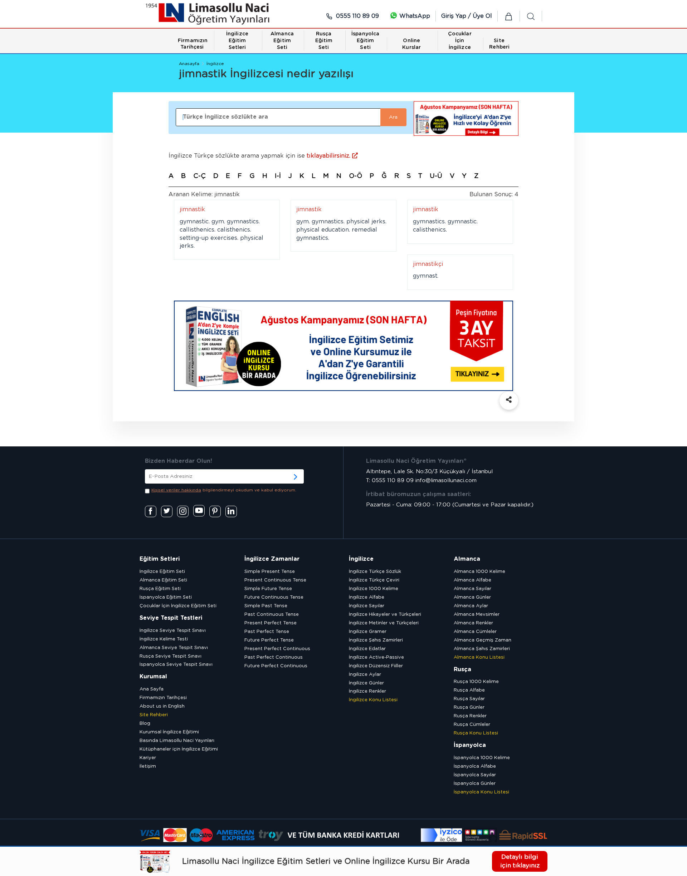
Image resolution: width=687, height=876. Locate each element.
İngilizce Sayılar (366, 606)
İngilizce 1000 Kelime (373, 589)
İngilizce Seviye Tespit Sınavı (173, 630)
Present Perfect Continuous (277, 649)
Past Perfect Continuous (273, 657)
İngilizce (215, 63)
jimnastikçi (428, 264)
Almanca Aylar (471, 606)
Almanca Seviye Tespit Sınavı (174, 647)
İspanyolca (470, 745)
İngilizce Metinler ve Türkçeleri (384, 623)
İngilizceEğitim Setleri (237, 40)
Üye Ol (482, 16)
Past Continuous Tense (271, 614)
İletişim (148, 766)
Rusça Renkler (470, 716)
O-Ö (355, 176)
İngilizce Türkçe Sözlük (375, 571)
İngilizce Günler (366, 683)
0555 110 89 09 (356, 16)
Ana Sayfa (152, 689)
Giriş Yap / (457, 16)
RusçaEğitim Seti (324, 40)
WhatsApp (414, 16)
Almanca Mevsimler (477, 614)
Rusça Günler (469, 707)
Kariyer (148, 758)
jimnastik (192, 209)
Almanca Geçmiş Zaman (482, 640)
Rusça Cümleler (472, 724)
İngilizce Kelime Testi (164, 639)
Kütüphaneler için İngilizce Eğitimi (179, 749)
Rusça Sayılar (469, 699)
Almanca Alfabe (472, 580)
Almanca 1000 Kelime (479, 571)
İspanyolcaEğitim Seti (365, 40)
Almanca (467, 559)
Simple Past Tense (265, 606)
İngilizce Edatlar (367, 649)
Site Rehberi (154, 715)
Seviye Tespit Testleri (171, 618)
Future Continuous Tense (273, 597)
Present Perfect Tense (270, 623)
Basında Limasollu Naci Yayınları (177, 740)
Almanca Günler (472, 597)
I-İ (278, 176)
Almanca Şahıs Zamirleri (482, 649)
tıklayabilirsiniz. (329, 156)
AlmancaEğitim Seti (282, 40)
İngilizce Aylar (365, 674)
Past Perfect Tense (266, 631)
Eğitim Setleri (160, 559)
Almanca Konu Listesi (479, 657)
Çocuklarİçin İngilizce (460, 40)
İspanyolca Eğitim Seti (166, 597)
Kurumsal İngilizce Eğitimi (169, 732)
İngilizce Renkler (367, 691)
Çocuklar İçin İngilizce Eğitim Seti (178, 606)
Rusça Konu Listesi (476, 733)
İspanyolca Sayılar (475, 775)
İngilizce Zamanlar (271, 559)
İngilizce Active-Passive (376, 657)
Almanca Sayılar (472, 589)
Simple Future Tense (268, 589)
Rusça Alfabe (469, 690)
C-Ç (199, 176)
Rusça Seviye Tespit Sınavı (170, 656)
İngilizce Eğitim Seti (162, 571)
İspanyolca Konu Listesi (481, 792)
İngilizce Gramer (367, 631)
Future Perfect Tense (269, 640)
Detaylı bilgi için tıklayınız (520, 861)
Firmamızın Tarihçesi (163, 698)
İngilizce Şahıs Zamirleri (376, 640)
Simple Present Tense (269, 571)
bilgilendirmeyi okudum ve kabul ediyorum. (223, 490)
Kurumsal (153, 676)
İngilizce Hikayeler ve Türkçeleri (385, 614)
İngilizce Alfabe (366, 597)
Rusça (462, 669)
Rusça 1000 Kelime (476, 681)
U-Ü (436, 176)
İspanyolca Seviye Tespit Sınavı (176, 664)
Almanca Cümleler (475, 631)
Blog (145, 723)
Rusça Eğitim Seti (160, 589)
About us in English (162, 706)
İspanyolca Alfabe (475, 766)
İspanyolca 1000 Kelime (482, 758)
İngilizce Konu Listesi (373, 700)
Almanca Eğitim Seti (163, 580)
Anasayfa (189, 63)
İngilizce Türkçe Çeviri (374, 580)
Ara (393, 117)
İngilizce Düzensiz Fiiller (376, 666)
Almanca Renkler (473, 623)
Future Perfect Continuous (275, 666)
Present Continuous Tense (275, 580)
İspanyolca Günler (475, 783)
